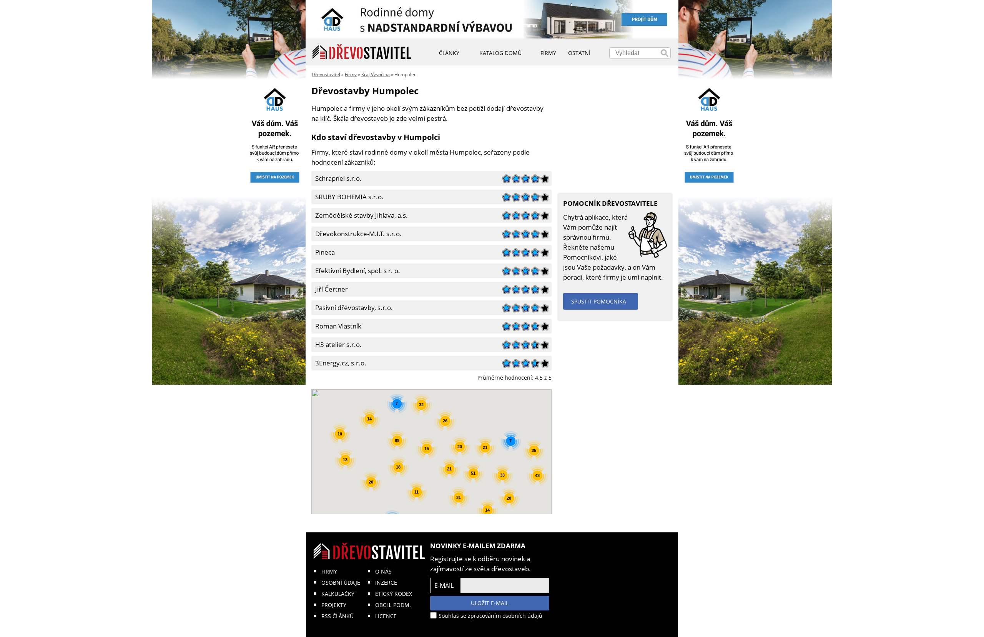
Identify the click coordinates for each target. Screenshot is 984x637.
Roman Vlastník (336, 325)
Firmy (351, 74)
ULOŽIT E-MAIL (490, 603)
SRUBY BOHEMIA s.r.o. (347, 196)
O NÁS (383, 571)
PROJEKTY (333, 605)
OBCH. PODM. (393, 605)
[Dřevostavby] (362, 51)
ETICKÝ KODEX (393, 593)
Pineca (323, 251)
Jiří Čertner (329, 288)
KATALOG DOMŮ (500, 53)
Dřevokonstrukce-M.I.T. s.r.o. (356, 233)
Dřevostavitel (326, 74)
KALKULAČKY (337, 593)
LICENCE (386, 616)
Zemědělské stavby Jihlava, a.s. (359, 214)
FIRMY (329, 571)
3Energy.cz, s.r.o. (338, 362)
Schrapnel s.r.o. (336, 177)
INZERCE (386, 582)
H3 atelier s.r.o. (336, 344)
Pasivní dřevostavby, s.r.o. (352, 307)
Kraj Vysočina (375, 74)
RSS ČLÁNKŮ (337, 616)
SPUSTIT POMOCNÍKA (598, 301)
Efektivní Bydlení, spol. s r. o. (355, 270)
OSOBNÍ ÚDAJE (340, 582)
